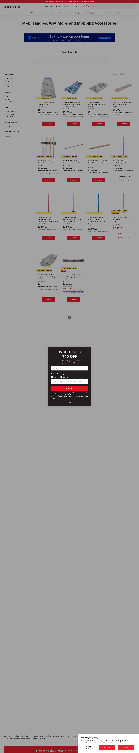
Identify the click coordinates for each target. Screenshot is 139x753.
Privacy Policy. (118, 742)
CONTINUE (69, 389)
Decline (125, 747)
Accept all (107, 747)
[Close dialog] (89, 349)
